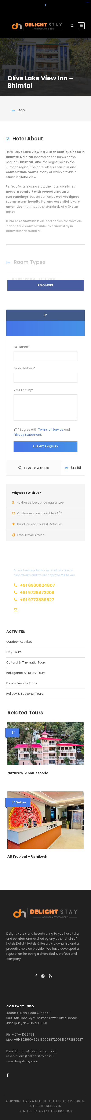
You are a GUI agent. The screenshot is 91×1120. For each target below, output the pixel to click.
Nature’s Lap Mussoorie (27, 773)
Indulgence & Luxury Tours (25, 673)
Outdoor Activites (19, 642)
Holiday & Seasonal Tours (24, 694)
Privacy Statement (27, 435)
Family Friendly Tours (21, 683)
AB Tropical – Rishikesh (27, 856)
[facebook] (45, 5)
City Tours (13, 652)
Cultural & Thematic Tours (26, 662)
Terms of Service (50, 429)
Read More (45, 285)
